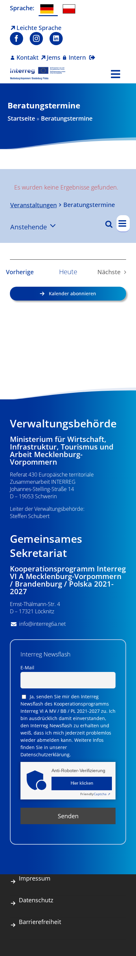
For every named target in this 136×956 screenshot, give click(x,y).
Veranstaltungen (33, 205)
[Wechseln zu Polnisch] (70, 9)
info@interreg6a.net (42, 623)
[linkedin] (56, 38)
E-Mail (27, 667)
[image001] (38, 69)
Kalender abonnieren (72, 293)
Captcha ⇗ (95, 794)
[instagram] (36, 38)
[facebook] (16, 38)
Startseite (21, 118)
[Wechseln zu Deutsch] (48, 9)
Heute (68, 272)
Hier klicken (82, 783)
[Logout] (92, 53)
